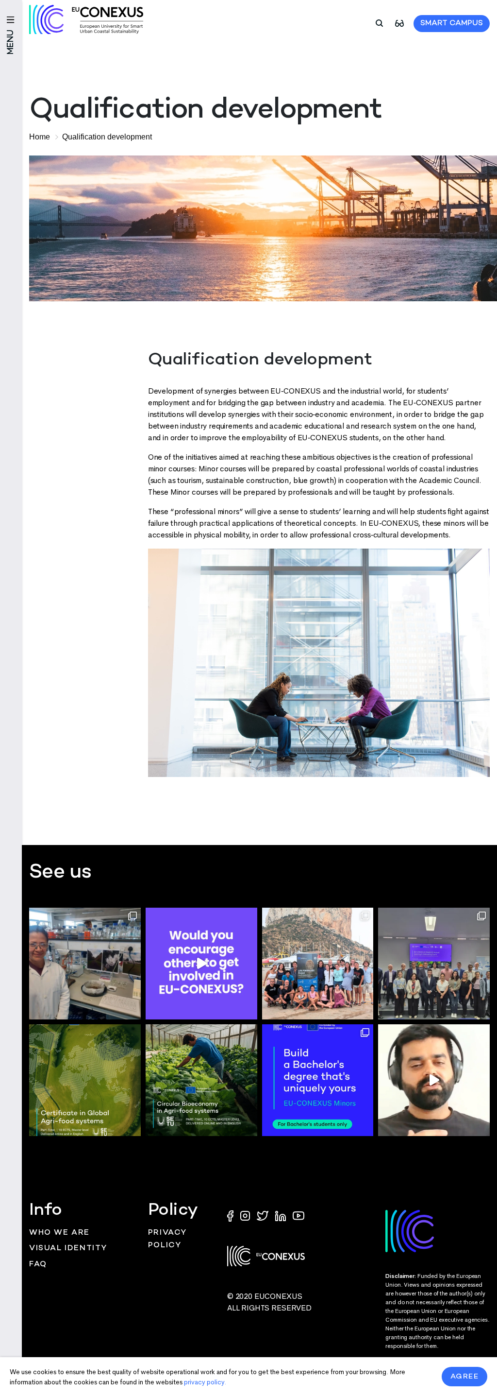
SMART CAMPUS (451, 23)
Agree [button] (464, 1376)
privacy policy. (205, 1382)
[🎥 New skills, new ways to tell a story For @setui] (85, 963)
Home (39, 137)
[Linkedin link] (281, 1215)
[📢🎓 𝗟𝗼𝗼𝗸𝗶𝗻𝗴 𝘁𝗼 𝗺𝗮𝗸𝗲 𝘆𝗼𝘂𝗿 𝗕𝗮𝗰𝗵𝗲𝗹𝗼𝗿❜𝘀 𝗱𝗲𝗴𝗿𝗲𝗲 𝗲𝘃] (318, 1080)
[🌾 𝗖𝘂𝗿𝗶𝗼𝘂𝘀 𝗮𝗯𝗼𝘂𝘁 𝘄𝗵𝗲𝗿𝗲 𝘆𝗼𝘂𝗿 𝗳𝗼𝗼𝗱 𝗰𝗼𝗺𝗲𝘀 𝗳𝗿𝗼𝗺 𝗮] (85, 1080)
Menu (11, 42)
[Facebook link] (232, 1215)
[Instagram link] (246, 1215)
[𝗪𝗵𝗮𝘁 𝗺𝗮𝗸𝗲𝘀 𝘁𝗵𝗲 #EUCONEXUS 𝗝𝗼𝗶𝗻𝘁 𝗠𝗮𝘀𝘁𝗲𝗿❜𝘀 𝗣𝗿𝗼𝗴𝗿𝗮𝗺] (434, 1080)
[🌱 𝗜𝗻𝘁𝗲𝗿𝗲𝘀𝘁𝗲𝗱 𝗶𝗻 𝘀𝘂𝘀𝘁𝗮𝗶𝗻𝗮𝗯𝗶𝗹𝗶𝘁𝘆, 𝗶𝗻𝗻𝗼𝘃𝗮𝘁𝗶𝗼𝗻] (201, 1080)
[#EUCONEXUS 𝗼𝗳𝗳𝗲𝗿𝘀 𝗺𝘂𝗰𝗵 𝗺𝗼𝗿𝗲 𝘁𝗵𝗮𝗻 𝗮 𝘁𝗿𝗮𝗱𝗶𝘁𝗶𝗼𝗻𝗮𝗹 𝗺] (201, 963)
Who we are (59, 1233)
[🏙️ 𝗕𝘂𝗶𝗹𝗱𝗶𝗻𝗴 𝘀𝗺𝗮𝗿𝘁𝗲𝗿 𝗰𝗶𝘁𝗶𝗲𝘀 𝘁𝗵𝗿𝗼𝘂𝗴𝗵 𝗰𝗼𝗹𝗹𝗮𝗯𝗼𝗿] (434, 963)
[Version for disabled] (399, 22)
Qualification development (107, 137)
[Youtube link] (298, 1215)
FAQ (38, 1264)
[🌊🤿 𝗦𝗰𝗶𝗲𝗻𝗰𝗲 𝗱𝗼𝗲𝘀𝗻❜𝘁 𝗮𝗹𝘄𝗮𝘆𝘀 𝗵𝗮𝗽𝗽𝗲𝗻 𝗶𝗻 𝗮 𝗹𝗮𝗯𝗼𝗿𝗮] (318, 963)
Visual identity (68, 1248)
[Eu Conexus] (86, 19)
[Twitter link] (263, 1215)
